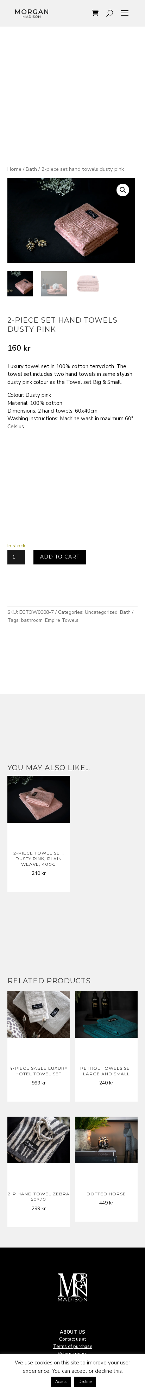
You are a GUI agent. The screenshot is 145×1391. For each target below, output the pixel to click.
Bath (31, 169)
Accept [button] (61, 1381)
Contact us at (72, 1339)
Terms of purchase (72, 1346)
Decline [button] (85, 1381)
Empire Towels (61, 620)
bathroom (32, 620)
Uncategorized (101, 612)
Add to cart (60, 557)
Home (14, 169)
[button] (122, 190)
